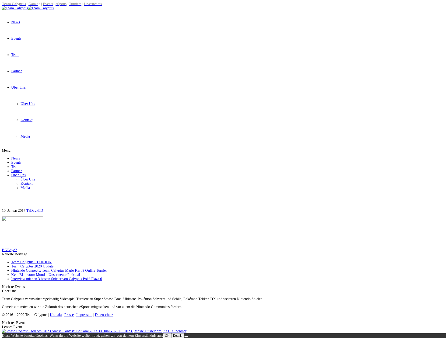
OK (167, 335)
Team (15, 55)
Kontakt (56, 315)
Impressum (84, 315)
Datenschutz (104, 315)
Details (177, 335)
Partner (16, 71)
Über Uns (18, 87)
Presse (69, 315)
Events (16, 38)
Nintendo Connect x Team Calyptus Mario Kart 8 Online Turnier (59, 270)
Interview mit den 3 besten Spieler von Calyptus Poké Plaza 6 (56, 279)
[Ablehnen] (186, 336)
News (15, 22)
